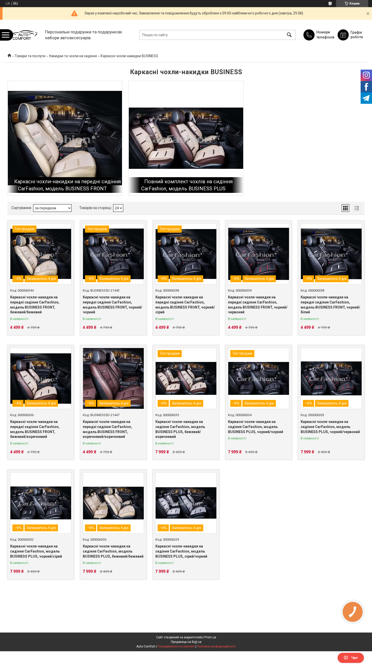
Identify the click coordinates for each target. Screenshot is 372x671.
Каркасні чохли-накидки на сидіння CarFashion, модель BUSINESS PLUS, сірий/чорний (181, 551)
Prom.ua (210, 637)
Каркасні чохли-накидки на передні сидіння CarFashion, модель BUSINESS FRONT (67, 185)
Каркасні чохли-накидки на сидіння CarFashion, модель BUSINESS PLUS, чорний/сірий (36, 551)
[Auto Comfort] (23, 34)
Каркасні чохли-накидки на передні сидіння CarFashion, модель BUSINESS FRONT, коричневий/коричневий (107, 429)
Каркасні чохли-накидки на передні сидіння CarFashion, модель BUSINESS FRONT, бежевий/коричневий (34, 429)
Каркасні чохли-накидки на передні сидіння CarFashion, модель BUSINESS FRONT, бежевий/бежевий (34, 304)
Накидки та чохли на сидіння (73, 56)
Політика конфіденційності (216, 646)
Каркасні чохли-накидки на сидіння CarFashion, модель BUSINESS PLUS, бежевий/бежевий (113, 551)
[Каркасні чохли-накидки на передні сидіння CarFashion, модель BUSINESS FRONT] (65, 138)
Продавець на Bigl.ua (186, 642)
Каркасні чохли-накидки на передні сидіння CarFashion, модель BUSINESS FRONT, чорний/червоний (257, 304)
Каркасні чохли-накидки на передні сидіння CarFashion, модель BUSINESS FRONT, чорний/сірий (185, 304)
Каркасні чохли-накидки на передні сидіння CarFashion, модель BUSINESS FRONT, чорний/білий (330, 304)
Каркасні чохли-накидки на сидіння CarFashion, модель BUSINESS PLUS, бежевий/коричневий (180, 429)
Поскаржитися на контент (176, 646)
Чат (354, 658)
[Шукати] (289, 34)
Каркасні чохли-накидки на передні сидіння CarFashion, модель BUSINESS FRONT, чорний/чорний (112, 304)
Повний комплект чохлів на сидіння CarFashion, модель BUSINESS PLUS (187, 185)
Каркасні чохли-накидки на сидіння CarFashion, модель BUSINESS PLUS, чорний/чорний (255, 427)
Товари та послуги (30, 56)
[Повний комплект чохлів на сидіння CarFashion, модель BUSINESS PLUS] (186, 138)
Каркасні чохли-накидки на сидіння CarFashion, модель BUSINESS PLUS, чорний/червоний (330, 427)
